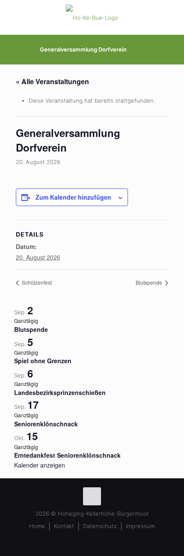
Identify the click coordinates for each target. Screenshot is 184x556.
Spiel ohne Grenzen (42, 360)
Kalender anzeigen (39, 465)
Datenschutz (100, 526)
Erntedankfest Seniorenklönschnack (67, 455)
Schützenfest (36, 282)
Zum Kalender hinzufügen (73, 197)
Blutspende (149, 282)
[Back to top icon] (92, 496)
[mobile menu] (172, 17)
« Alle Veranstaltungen (52, 81)
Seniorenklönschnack (46, 423)
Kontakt (64, 526)
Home (37, 526)
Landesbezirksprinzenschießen (60, 392)
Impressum (140, 526)
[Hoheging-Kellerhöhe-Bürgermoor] (92, 17)
